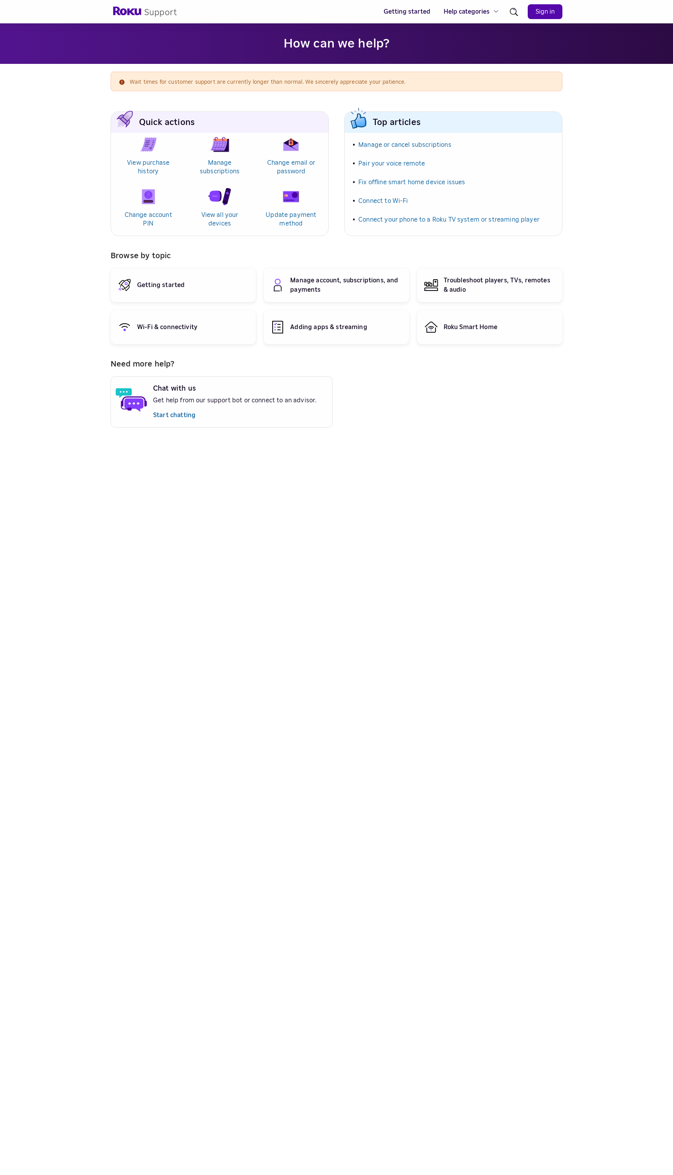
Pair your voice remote (391, 163)
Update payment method (291, 219)
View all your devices (219, 219)
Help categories (467, 12)
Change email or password (291, 167)
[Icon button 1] (513, 11)
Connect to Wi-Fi (383, 201)
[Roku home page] (127, 13)
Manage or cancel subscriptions (404, 145)
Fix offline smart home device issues (411, 182)
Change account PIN (148, 219)
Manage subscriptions (220, 167)
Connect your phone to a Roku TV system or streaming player (448, 220)
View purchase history (148, 167)
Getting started (407, 12)
